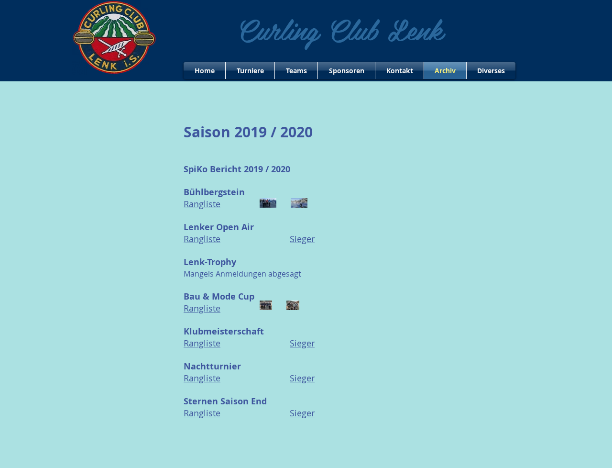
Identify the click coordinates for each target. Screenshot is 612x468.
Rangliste (202, 239)
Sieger (302, 239)
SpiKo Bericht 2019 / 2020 (237, 169)
